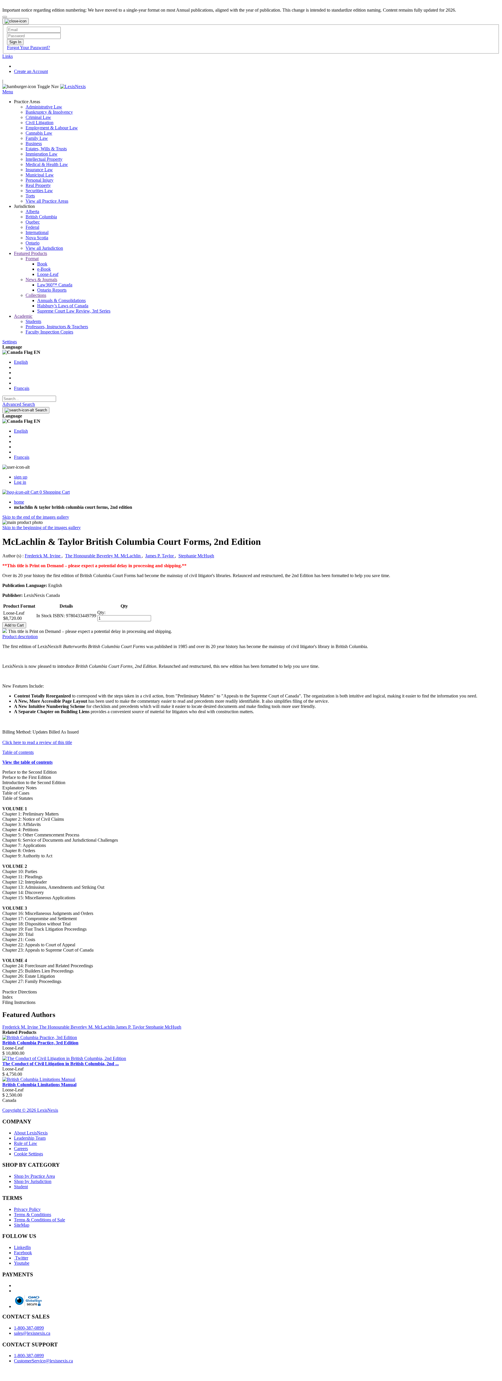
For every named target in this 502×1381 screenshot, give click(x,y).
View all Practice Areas (47, 201)
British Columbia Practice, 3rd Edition (40, 1042)
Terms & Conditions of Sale (39, 1219)
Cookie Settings (28, 1153)
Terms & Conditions (32, 1214)
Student (21, 1186)
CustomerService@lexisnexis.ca (43, 1360)
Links (7, 56)
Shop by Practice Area (34, 1176)
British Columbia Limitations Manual (39, 1084)
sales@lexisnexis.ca (32, 1333)
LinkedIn (22, 1247)
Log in (20, 482)
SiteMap (21, 1225)
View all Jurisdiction (44, 248)
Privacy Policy (27, 1209)
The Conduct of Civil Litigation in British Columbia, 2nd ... (60, 1063)
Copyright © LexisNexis (30, 1110)
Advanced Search (18, 404)
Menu (7, 91)
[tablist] (251, 636)
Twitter (21, 1257)
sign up (20, 476)
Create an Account (31, 71)
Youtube (21, 1263)
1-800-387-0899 (29, 1327)
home (19, 501)
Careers (21, 1148)
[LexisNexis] (73, 86)
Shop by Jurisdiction (32, 1181)
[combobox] (29, 399)
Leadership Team (30, 1138)
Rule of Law (25, 1143)
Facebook (23, 1252)
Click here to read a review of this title (37, 742)
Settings (9, 341)
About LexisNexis (31, 1132)
